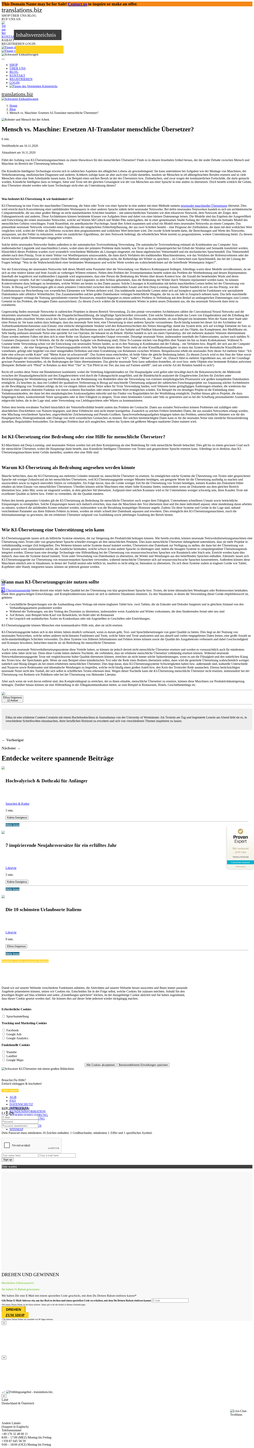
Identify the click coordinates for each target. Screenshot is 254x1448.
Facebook (12, 1030)
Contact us (77, 4)
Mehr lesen (12, 825)
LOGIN (15, 82)
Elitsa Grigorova (16, 946)
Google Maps (14, 1060)
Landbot (11, 1056)
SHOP (14, 64)
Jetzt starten (10, 1090)
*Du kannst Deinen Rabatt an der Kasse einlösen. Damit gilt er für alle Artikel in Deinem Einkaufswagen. (44, 1305)
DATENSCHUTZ (21, 1104)
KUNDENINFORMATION (28, 1111)
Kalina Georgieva (17, 817)
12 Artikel (12, 699)
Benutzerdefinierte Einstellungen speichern (143, 1064)
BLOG (14, 72)
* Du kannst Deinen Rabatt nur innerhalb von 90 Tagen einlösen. (27, 1319)
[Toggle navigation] (3, 59)
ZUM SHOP (15, 1315)
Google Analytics (17, 1038)
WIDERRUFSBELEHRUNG (29, 1115)
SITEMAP (16, 1129)
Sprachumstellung (17, 1016)
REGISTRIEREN (21, 79)
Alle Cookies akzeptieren (100, 1064)
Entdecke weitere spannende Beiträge (25, 961)
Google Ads (13, 1034)
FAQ (13, 1100)
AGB (13, 1097)
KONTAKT (17, 75)
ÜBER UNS (18, 68)
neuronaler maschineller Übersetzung (204, 205)
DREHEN (13, 1309)
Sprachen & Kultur (17, 803)
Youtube (11, 1052)
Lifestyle (11, 868)
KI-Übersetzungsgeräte (16, 590)
